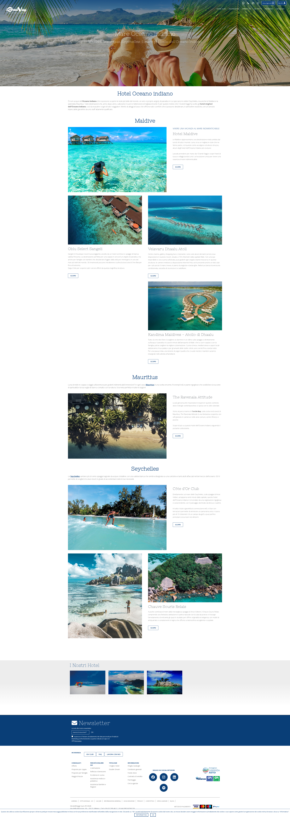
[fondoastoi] (211, 770)
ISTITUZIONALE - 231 (86, 801)
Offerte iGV (246, 9)
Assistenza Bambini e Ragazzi (98, 785)
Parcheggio (132, 780)
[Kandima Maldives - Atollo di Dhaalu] (185, 307)
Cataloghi (280, 9)
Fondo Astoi (132, 773)
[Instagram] (164, 777)
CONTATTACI (150, 801)
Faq (100, 754)
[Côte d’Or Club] (117, 517)
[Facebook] (153, 777)
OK (153, 815)
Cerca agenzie (133, 783)
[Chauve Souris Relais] (185, 579)
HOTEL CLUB (221, 9)
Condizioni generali (134, 769)
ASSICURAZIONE (129, 801)
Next (284, 44)
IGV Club (89, 754)
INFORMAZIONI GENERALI (112, 801)
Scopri (178, 167)
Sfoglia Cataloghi (134, 766)
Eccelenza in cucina (97, 775)
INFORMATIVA (141, 815)
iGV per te (258, 9)
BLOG (172, 801)
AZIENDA (74, 801)
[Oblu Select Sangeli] (105, 221)
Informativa (77, 741)
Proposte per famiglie (79, 773)
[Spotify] (164, 788)
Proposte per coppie (79, 769)
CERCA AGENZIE (162, 801)
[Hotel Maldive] (117, 159)
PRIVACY (140, 801)
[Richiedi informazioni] (258, 3)
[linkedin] (174, 777)
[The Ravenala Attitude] (117, 426)
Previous (5, 44)
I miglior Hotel (114, 766)
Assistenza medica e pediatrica (97, 779)
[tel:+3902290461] (248, 3)
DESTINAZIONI (234, 9)
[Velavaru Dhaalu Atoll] (185, 221)
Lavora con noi (113, 754)
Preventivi (269, 9)
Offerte (74, 766)
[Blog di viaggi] (253, 3)
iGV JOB (98, 801)
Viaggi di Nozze (77, 776)
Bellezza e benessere (98, 771)
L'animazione (95, 768)
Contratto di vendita (135, 776)
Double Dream (114, 769)
